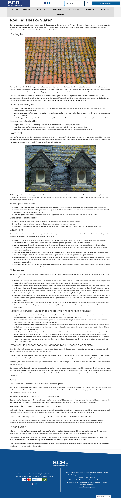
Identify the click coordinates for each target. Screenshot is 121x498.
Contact (60, 15)
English (101, 496)
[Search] (87, 3)
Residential (41, 10)
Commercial (57, 10)
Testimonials (74, 10)
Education (105, 10)
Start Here (14, 10)
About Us (26, 10)
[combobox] (74, 3)
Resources (90, 10)
